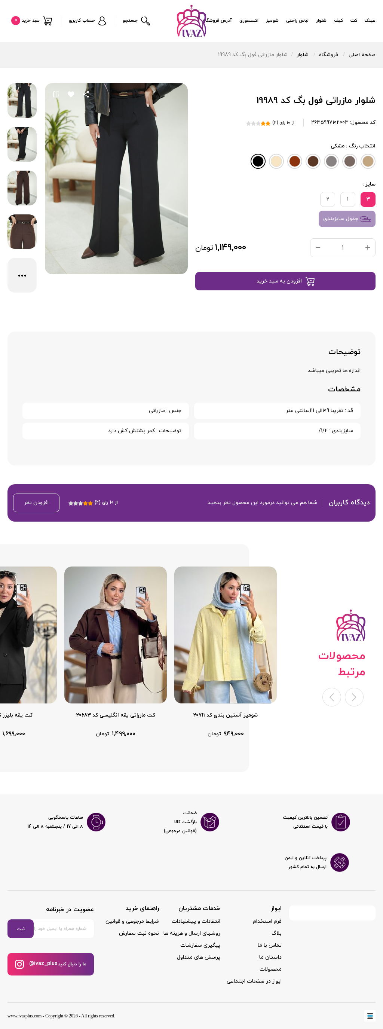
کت (353, 21)
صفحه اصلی (362, 54)
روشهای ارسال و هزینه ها (191, 933)
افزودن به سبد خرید (279, 281)
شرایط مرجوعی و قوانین (132, 921)
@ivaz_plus (43, 963)
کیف (338, 21)
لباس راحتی (297, 21)
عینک (370, 21)
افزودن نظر (36, 502)
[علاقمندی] (71, 94)
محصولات (271, 969)
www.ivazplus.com (24, 1016)
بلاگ (277, 933)
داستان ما (270, 957)
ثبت (21, 929)
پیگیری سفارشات (200, 945)
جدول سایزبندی (341, 218)
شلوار (321, 21)
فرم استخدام (267, 921)
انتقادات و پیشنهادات (196, 921)
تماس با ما (270, 945)
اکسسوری (248, 21)
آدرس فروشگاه (217, 21)
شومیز (272, 21)
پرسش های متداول (198, 957)
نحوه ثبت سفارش (139, 933)
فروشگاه (328, 54)
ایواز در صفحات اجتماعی (254, 981)
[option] (225, 652)
